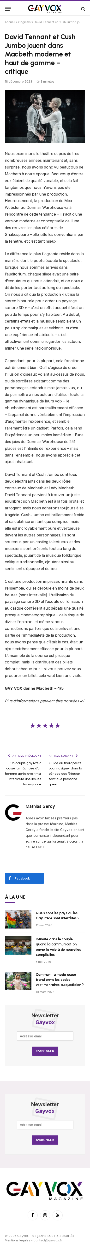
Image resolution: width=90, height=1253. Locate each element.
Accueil (10, 22)
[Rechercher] (82, 8)
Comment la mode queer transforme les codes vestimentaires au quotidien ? (60, 979)
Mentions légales (17, 1240)
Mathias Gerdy (40, 806)
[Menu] (8, 8)
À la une (15, 897)
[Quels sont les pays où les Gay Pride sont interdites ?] (18, 919)
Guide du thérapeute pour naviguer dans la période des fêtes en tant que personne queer (65, 773)
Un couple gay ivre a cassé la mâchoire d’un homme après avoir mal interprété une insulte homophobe (23, 773)
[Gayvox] (45, 9)
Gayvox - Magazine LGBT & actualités (45, 1236)
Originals (24, 22)
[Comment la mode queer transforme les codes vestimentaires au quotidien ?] (18, 981)
